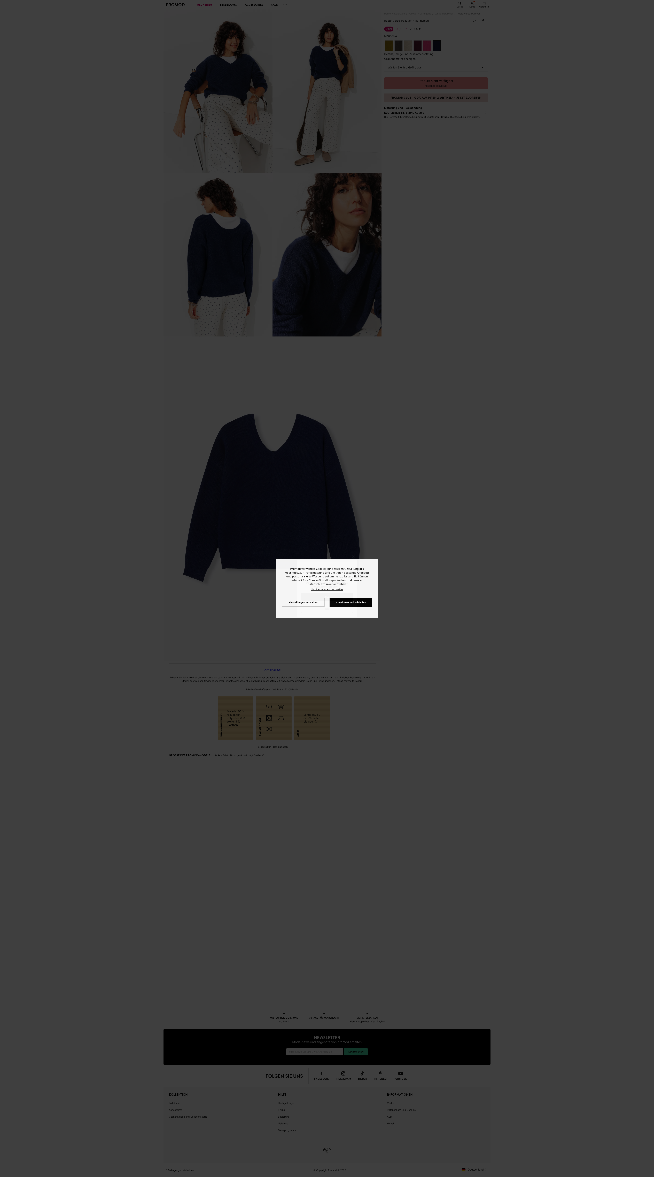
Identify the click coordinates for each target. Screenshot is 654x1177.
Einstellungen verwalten (303, 602)
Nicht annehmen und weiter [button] (327, 589)
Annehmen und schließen (351, 602)
